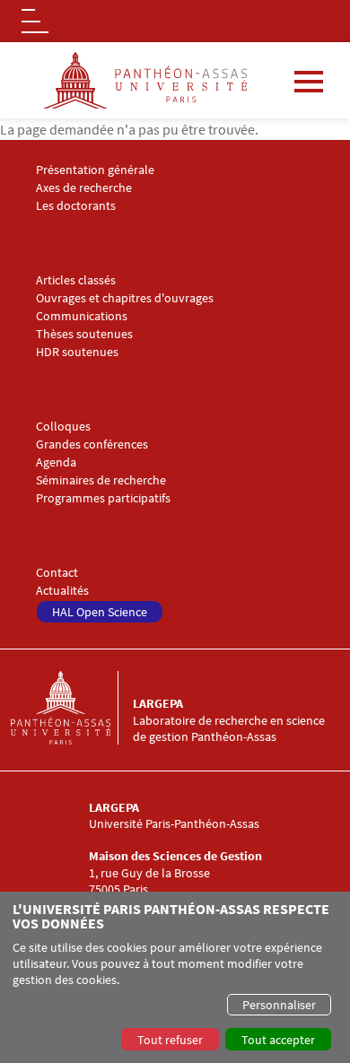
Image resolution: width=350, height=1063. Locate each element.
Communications (81, 316)
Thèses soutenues (84, 334)
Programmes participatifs (103, 498)
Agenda (56, 462)
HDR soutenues (77, 352)
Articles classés (76, 280)
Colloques (63, 426)
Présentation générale (95, 170)
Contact (57, 572)
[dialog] (175, 977)
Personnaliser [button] (279, 1005)
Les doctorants (76, 205)
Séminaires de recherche (101, 480)
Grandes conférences (92, 444)
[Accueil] (72, 708)
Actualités (62, 590)
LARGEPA (158, 703)
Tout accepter (278, 1040)
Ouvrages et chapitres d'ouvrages (125, 298)
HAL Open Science (99, 612)
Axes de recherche (84, 188)
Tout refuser (170, 1040)
